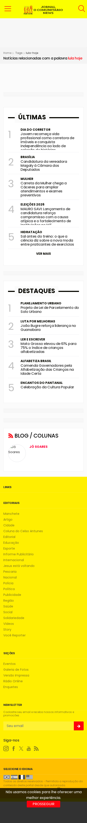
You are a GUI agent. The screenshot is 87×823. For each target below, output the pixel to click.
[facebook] (13, 749)
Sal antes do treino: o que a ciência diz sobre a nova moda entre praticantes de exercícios (47, 240)
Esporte (9, 548)
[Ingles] (29, 776)
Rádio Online (13, 681)
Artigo (7, 520)
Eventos (9, 664)
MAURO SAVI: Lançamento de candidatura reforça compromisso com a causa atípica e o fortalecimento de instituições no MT (46, 217)
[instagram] (6, 749)
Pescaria (10, 572)
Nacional (10, 577)
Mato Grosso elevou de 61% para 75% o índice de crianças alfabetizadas (48, 347)
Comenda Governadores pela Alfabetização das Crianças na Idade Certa (47, 369)
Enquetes (10, 687)
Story (7, 630)
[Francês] (22, 776)
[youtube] (28, 749)
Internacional (13, 560)
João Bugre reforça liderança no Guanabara (48, 327)
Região (8, 601)
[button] (7, 8)
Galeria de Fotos (16, 670)
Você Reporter (14, 635)
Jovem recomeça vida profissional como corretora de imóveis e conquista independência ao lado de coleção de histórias (47, 142)
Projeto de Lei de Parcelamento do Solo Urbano (50, 309)
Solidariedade (13, 618)
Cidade (8, 525)
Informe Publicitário (18, 554)
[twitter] (21, 749)
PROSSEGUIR (43, 804)
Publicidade (12, 595)
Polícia (8, 583)
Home (7, 53)
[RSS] (36, 749)
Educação (11, 543)
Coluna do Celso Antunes (23, 531)
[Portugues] (6, 776)
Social (7, 612)
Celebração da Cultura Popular (47, 387)
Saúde (8, 606)
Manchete (11, 514)
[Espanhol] (14, 776)
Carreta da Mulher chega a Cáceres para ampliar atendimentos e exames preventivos (44, 189)
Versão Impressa (16, 675)
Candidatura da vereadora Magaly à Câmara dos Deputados (44, 165)
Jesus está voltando (19, 566)
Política (9, 589)
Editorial (9, 537)
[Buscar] (82, 8)
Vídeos (8, 624)
